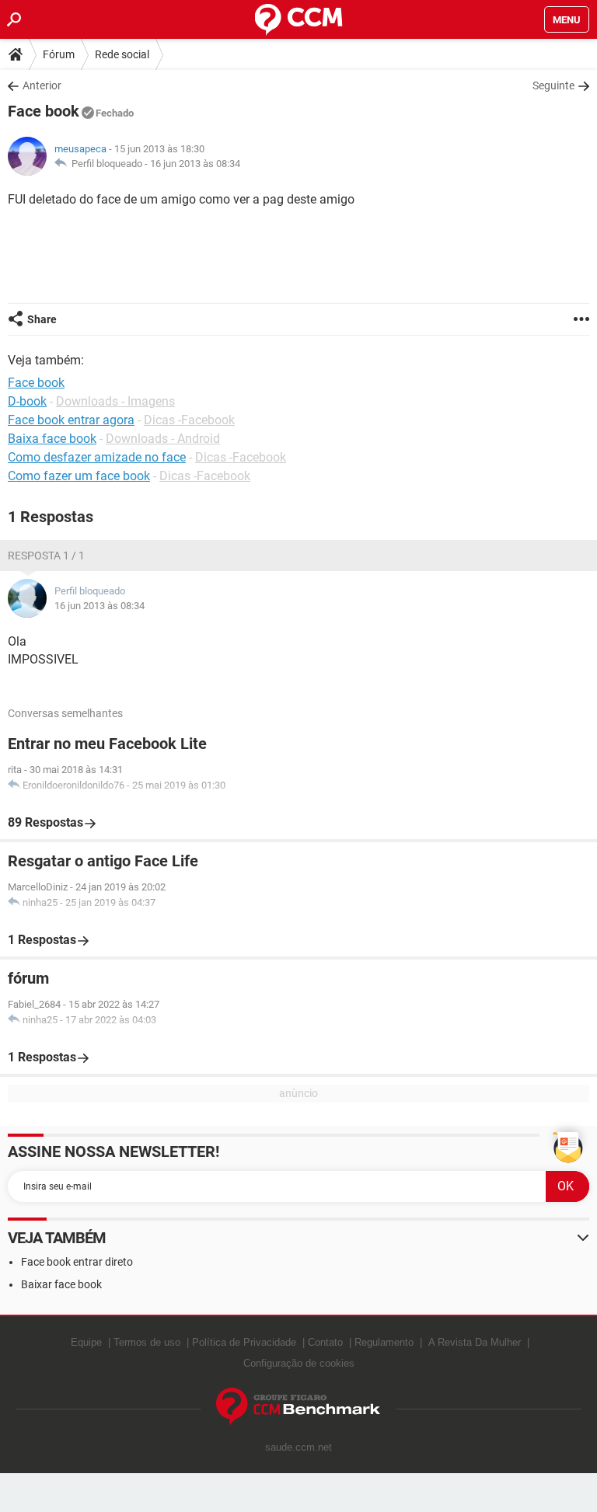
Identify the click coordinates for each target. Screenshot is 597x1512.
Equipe (86, 1342)
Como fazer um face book (79, 476)
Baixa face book (52, 438)
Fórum (59, 54)
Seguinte (553, 85)
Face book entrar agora (71, 420)
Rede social (122, 54)
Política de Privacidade (244, 1342)
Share (42, 319)
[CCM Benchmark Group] (298, 1407)
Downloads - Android (163, 438)
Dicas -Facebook (189, 420)
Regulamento (384, 1342)
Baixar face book (61, 1284)
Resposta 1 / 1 (46, 555)
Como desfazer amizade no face (97, 457)
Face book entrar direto (77, 1262)
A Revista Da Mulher (474, 1342)
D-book (27, 401)
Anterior (42, 85)
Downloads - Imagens (115, 401)
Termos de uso (146, 1342)
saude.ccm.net (298, 1447)
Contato (325, 1342)
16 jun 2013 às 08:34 (195, 163)
